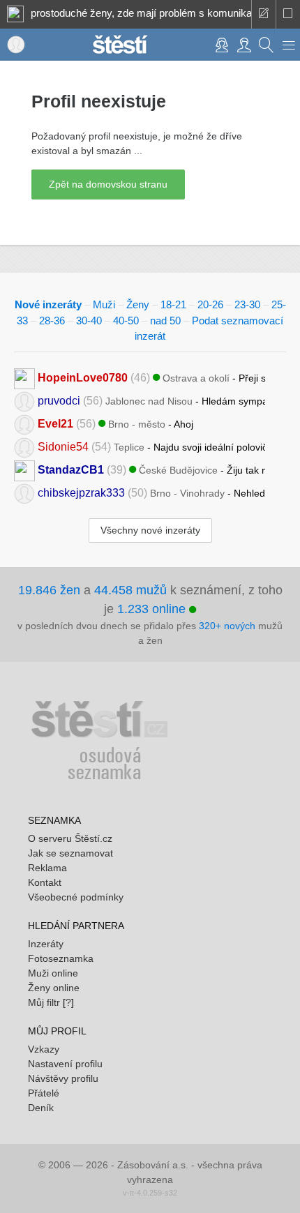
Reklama (47, 867)
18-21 (173, 304)
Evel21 (55, 423)
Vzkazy (43, 1049)
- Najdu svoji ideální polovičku (151, 446)
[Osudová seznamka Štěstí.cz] (120, 43)
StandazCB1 (71, 469)
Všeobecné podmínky (75, 897)
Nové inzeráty (48, 304)
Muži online (53, 973)
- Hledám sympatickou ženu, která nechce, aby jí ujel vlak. (151, 400)
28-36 (52, 320)
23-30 (247, 304)
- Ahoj (115, 423)
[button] (289, 44)
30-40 (89, 320)
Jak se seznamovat (70, 853)
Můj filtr (44, 1002)
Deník (41, 1107)
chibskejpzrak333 (81, 492)
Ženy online (54, 987)
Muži (104, 304)
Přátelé (43, 1093)
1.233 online (153, 609)
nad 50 (165, 320)
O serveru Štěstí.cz (70, 838)
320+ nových (227, 625)
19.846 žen (49, 590)
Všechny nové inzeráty (150, 530)
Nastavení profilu (65, 1063)
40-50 (126, 320)
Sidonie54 (63, 446)
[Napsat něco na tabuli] (263, 14)
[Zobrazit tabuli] (288, 14)
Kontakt (44, 882)
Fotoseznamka (60, 958)
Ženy (137, 304)
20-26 (210, 304)
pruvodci (59, 400)
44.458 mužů (130, 590)
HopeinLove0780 (83, 377)
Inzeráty (45, 943)
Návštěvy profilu (63, 1078)
